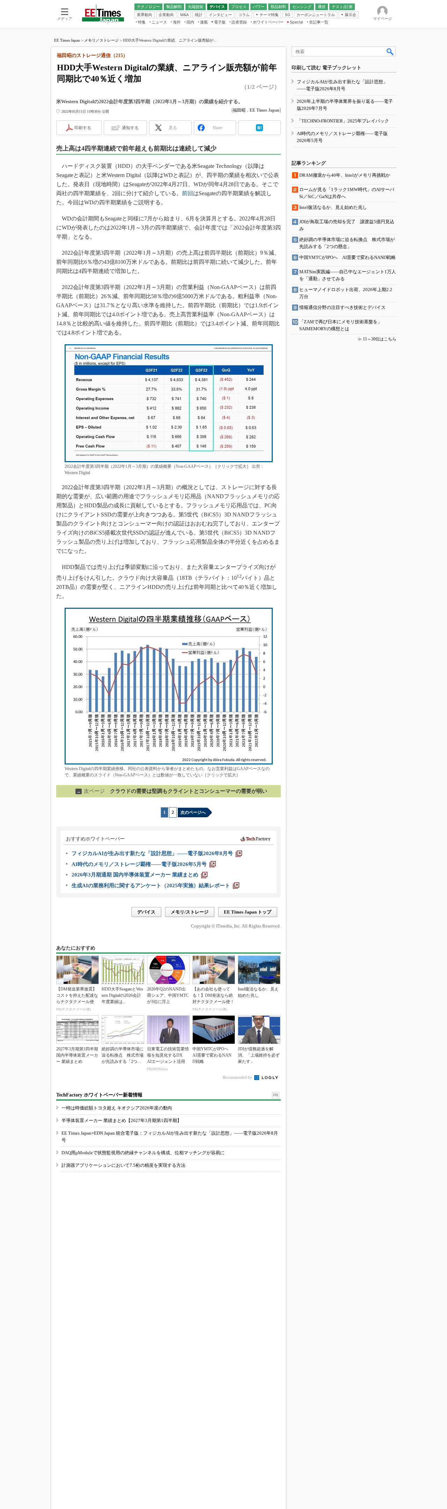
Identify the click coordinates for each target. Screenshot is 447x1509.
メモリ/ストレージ (189, 912)
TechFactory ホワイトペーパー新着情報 (99, 1095)
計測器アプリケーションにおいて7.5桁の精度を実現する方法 (123, 1165)
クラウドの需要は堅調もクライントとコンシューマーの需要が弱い (171, 791)
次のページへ (193, 812)
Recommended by (238, 1077)
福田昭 (239, 110)
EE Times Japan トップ (247, 912)
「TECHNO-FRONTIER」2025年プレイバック (343, 121)
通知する (130, 127)
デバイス (146, 912)
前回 (187, 193)
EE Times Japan (67, 40)
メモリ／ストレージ (101, 40)
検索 (390, 51)
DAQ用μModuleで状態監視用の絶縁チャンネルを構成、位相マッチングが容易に (143, 1152)
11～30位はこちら (379, 339)
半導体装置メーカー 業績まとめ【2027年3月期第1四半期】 (121, 1120)
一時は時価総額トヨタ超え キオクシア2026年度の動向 (116, 1107)
